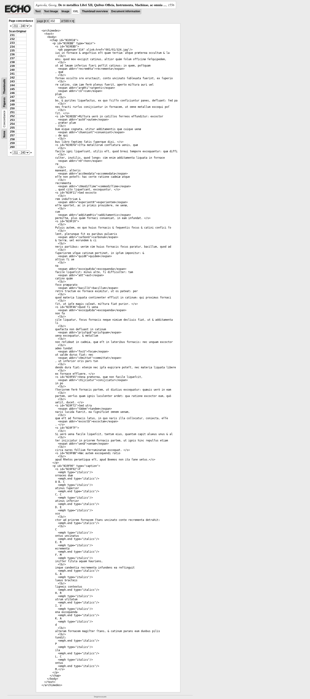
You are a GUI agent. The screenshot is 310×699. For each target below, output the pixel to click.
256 (12, 131)
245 (12, 89)
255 (12, 127)
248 (12, 100)
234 (12, 46)
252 (12, 116)
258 (12, 139)
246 (12, 93)
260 (12, 147)
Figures (4, 102)
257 (12, 135)
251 (12, 112)
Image (65, 11)
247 (12, 96)
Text (38, 11)
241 (12, 73)
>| (73, 21)
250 (12, 108)
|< (45, 21)
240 (12, 69)
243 (12, 81)
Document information (125, 11)
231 (12, 35)
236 (12, 54)
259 (12, 143)
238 (12, 62)
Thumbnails (4, 86)
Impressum (100, 696)
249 (12, 104)
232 (12, 39)
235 (12, 50)
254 (12, 124)
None (4, 134)
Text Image (51, 11)
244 (12, 85)
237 (12, 58)
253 (12, 120)
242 (12, 77)
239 (12, 66)
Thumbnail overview (95, 11)
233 (12, 42)
